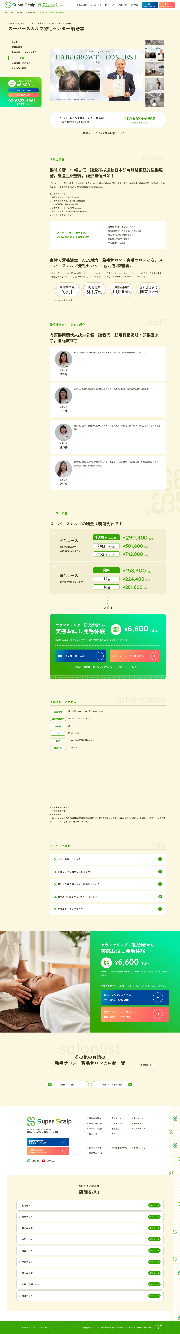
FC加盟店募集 (95, 1147)
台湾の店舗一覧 (145, 1065)
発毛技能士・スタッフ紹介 (24, 52)
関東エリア (27, 1228)
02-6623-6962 (22, 100)
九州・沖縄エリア (30, 1284)
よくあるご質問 (19, 68)
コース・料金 (96, 5)
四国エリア (27, 1273)
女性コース (139, 1118)
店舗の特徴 (17, 47)
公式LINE (35, 1161)
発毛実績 (134, 5)
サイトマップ (44, 1327)
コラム (114, 1133)
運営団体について (119, 1147)
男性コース (116, 1118)
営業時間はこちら (24, 104)
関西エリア (27, 1250)
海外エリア (13, 23)
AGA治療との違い (97, 1123)
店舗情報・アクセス (21, 62)
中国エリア (27, 1261)
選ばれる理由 (82, 5)
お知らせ (93, 1133)
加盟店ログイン (96, 1152)
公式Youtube (52, 1161)
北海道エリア (28, 1205)
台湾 (22, 23)
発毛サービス (109, 5)
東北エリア (27, 1216)
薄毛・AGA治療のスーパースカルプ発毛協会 (118, 1327)
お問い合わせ (139, 1147)
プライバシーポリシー (26, 1327)
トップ (15, 41)
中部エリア (27, 1239)
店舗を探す (123, 5)
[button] (154, 46)
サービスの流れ (96, 1128)
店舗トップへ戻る (67, 1084)
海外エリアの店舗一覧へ (112, 1084)
